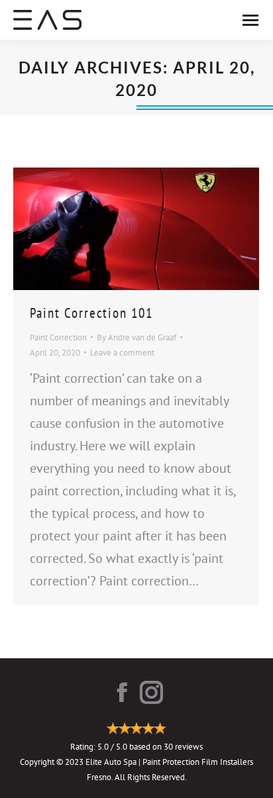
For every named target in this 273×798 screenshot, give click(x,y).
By (136, 337)
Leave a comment (122, 352)
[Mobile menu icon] (250, 20)
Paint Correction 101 (91, 313)
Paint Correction (58, 337)
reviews (189, 746)
